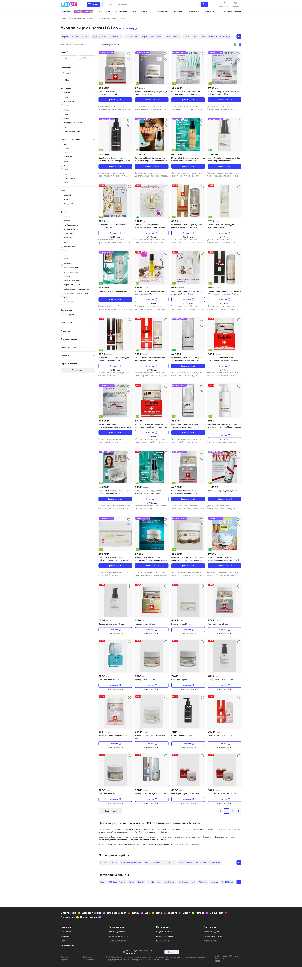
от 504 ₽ (176, 154)
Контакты (65, 936)
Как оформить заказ (117, 941)
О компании (66, 932)
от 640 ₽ (140, 87)
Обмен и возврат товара (118, 936)
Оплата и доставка (116, 932)
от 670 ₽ (103, 487)
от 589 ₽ (176, 87)
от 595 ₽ (140, 154)
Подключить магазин (165, 932)
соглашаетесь (144, 951)
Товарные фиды (210, 941)
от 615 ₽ (176, 420)
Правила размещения (165, 941)
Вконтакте (65, 945)
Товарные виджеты (212, 932)
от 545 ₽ (103, 287)
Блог (63, 941)
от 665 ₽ (213, 154)
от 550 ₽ (103, 154)
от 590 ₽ (213, 487)
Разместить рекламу (165, 936)
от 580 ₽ (103, 87)
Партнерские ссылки (213, 936)
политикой (130, 953)
